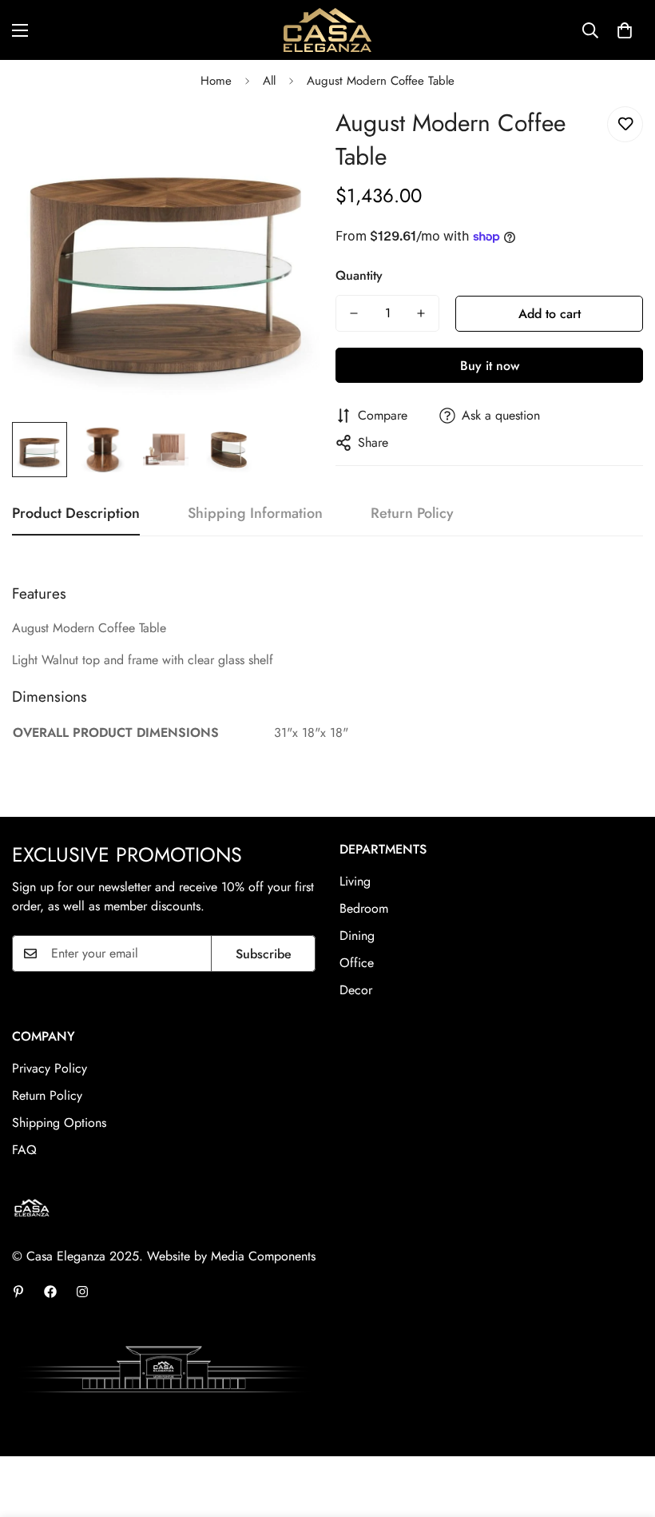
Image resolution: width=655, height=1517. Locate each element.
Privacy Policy (49, 1068)
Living (355, 881)
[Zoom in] (286, 136)
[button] (624, 30)
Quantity (359, 275)
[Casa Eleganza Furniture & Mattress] (327, 30)
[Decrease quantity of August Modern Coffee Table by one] (353, 313)
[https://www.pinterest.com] (18, 1291)
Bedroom (363, 908)
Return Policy (47, 1095)
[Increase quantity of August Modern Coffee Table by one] (421, 313)
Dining (357, 935)
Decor (355, 990)
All (269, 81)
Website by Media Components (231, 1256)
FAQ (24, 1150)
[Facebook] (50, 1291)
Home (216, 81)
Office (356, 963)
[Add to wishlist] (625, 124)
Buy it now (489, 365)
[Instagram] (82, 1291)
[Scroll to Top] (623, 1429)
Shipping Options (59, 1122)
